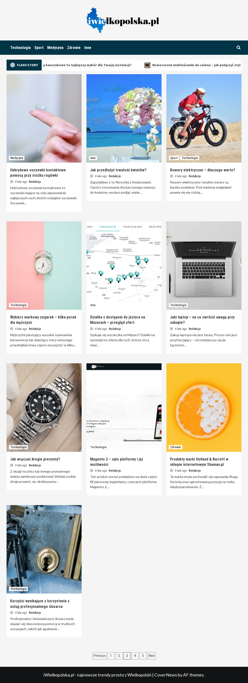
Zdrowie (74, 47)
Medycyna (55, 47)
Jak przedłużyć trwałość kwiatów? (118, 170)
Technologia (20, 47)
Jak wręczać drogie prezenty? (35, 459)
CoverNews (165, 674)
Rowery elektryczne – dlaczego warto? (202, 170)
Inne (87, 47)
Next (152, 656)
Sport (39, 47)
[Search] (238, 47)
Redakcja (35, 181)
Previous (99, 656)
